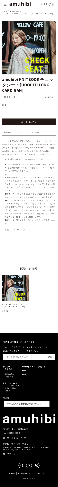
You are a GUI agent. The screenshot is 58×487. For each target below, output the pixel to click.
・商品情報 (7, 369)
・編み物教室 (8, 374)
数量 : (5, 105)
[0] (50, 4)
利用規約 (12, 473)
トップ (6, 11)
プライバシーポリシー (41, 473)
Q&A (24, 374)
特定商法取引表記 (24, 473)
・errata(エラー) (9, 376)
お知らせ (6, 366)
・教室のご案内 (9, 388)
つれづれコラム (28, 366)
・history (6, 390)
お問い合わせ (9, 453)
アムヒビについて (10, 383)
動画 (24, 370)
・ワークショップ (10, 371)
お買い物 (15, 11)
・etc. (5, 379)
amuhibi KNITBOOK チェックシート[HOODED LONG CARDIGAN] (28, 13)
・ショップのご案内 (11, 385)
